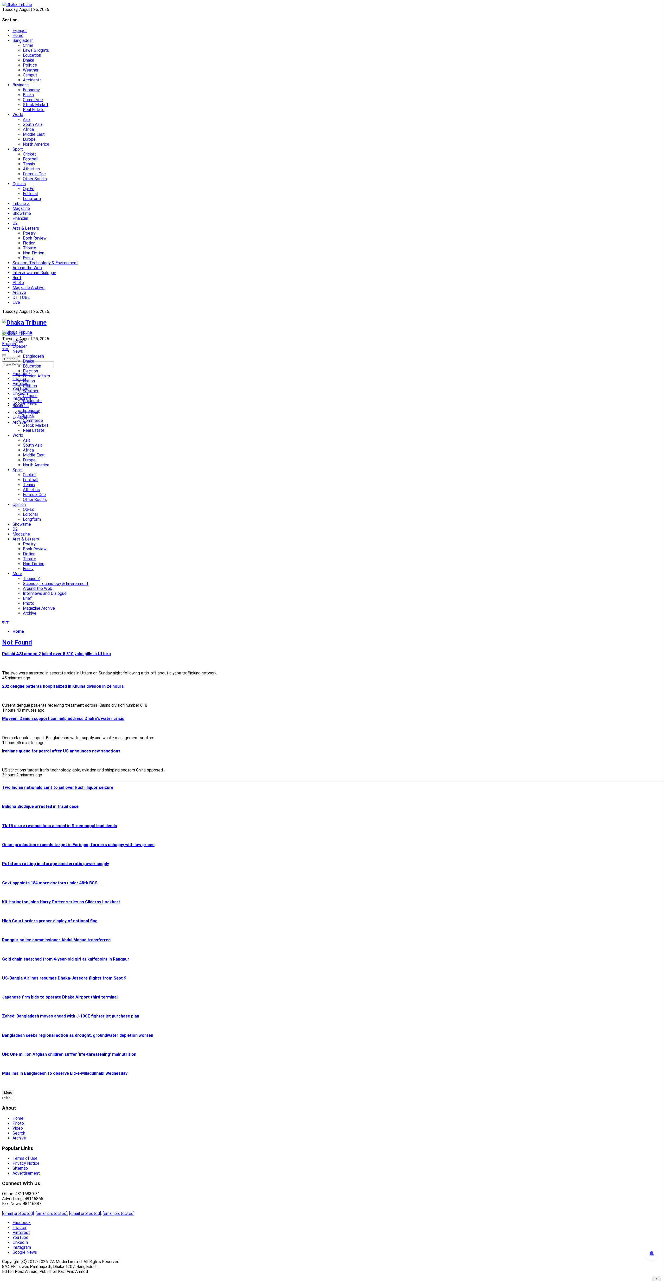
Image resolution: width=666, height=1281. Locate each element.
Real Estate (33, 109)
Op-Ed (28, 188)
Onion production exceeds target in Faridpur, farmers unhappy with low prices (78, 844)
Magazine (21, 208)
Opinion (19, 183)
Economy (31, 89)
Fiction (29, 243)
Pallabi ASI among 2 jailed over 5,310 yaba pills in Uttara (56, 653)
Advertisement (26, 1173)
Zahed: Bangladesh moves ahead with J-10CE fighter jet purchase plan (70, 1016)
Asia (26, 119)
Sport (17, 149)
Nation (29, 380)
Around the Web (27, 267)
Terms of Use (24, 1158)
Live (16, 302)
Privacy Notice (26, 1163)
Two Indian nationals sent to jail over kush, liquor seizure (57, 787)
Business (20, 84)
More (17, 573)
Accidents (32, 80)
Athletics (31, 168)
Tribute (29, 248)
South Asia (32, 124)
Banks (28, 94)
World (17, 114)
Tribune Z (21, 203)
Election (30, 371)
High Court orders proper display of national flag (50, 920)
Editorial (30, 193)
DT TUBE (21, 297)
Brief (16, 277)
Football (30, 159)
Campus (30, 75)
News (17, 351)
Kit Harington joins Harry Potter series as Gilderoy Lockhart (61, 901)
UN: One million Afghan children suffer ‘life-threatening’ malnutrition (69, 1054)
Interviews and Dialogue (34, 272)
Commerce (33, 99)
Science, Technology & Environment (45, 262)
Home (17, 35)
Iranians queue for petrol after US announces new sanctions (61, 751)
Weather (31, 70)
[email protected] (18, 1213)
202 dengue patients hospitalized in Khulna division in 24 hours (63, 686)
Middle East (34, 134)
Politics (30, 65)
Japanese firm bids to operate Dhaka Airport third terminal (60, 997)
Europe (29, 139)
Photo (18, 282)
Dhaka (28, 60)
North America (36, 144)
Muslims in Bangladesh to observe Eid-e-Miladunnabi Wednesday (64, 1073)
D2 (15, 223)
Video (17, 1128)
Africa (28, 129)
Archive (19, 292)
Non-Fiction (33, 252)
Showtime (21, 213)
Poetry (29, 233)
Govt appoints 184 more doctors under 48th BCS (50, 882)
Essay (28, 257)
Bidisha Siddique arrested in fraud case (40, 806)
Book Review (35, 238)
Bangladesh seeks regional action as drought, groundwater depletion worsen (77, 1035)
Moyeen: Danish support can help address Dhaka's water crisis (63, 718)
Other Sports (35, 178)
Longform (32, 198)
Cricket (29, 154)
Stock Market (35, 104)
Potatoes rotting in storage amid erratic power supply (55, 863)
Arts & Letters (25, 228)
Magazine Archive (28, 287)
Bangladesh (23, 40)
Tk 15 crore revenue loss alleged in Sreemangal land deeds (59, 825)
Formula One (34, 173)
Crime (28, 45)
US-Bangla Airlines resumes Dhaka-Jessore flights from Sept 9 (64, 978)
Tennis (29, 164)
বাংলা (5, 348)
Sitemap (20, 1168)
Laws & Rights (36, 50)
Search (18, 1133)
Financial (20, 218)
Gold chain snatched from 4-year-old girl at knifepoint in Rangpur (65, 959)
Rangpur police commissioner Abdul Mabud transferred (56, 939)
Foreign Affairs (36, 376)
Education (32, 55)
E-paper (19, 30)
